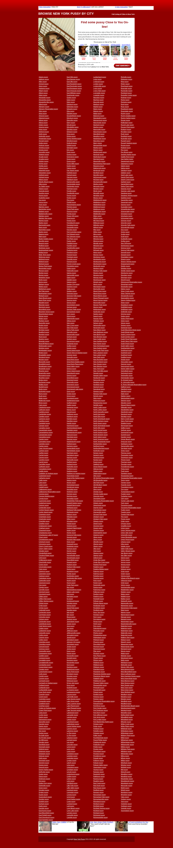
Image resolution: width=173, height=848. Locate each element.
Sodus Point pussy (127, 318)
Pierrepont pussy (99, 649)
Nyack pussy (97, 462)
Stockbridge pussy (127, 410)
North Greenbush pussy (101, 419)
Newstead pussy (99, 389)
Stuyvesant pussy (127, 426)
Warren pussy (125, 612)
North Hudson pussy (100, 432)
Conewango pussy (45, 653)
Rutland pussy (126, 148)
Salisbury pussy (126, 170)
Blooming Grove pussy (46, 312)
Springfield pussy (127, 371)
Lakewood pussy (72, 713)
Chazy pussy (43, 537)
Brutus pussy (43, 380)
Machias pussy (98, 100)
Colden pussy (43, 628)
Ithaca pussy (71, 617)
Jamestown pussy (73, 621)
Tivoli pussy (125, 471)
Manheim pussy (98, 125)
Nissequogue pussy (100, 403)
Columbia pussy (44, 642)
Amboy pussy (43, 125)
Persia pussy (97, 621)
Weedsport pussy (127, 658)
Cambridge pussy (45, 414)
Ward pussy (125, 610)
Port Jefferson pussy (100, 715)
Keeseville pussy (72, 656)
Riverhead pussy (126, 86)
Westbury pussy (126, 694)
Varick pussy (125, 558)
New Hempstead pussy (101, 346)
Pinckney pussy (98, 653)
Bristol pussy (43, 353)
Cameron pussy (44, 419)
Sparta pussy (125, 359)
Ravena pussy (98, 779)
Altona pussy (43, 123)
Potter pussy (97, 735)
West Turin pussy (127, 688)
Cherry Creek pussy (45, 546)
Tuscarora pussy (126, 505)
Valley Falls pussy (127, 549)
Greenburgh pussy (73, 373)
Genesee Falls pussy (74, 296)
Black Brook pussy (45, 298)
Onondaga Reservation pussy (103, 501)
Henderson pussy (73, 487)
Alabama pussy (44, 88)
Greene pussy (71, 375)
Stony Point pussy (127, 421)
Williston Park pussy (128, 749)
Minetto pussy (98, 243)
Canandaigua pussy (46, 432)
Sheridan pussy (126, 275)
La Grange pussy (73, 690)
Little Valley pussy (73, 788)
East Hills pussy (72, 77)
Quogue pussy (98, 770)
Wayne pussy (125, 651)
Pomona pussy (98, 697)
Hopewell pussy (72, 544)
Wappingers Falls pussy (129, 608)
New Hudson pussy (100, 348)
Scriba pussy (125, 241)
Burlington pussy (44, 391)
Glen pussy (70, 323)
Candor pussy (43, 439)
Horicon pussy (72, 549)
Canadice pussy (44, 428)
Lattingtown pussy (73, 724)
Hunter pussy (71, 574)
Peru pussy (97, 626)
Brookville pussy (44, 369)
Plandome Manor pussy (101, 676)
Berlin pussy (43, 280)
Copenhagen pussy (45, 672)
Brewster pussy (44, 341)
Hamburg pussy (72, 416)
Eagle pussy (43, 806)
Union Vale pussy (127, 533)
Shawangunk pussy (127, 264)
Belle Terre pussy (45, 255)
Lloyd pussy (71, 797)
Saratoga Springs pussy (129, 195)
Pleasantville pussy (100, 685)
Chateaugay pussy (45, 526)
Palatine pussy (98, 567)
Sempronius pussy (127, 246)
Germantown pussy (73, 312)
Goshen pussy (72, 339)
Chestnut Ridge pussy (46, 555)
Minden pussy (98, 236)
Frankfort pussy (72, 243)
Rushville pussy (126, 138)
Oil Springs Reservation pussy (103, 478)
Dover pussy (43, 788)
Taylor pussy (125, 451)
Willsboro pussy (126, 751)
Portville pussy (98, 731)
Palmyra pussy (98, 574)
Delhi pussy (43, 758)
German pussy (72, 307)
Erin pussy (70, 150)
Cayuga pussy (44, 494)
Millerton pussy (98, 225)
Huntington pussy (73, 576)
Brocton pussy (44, 359)
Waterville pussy (126, 633)
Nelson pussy (98, 323)
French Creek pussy (74, 264)
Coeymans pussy (45, 615)
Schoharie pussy (126, 216)
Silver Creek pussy (127, 291)
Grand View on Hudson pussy (77, 353)
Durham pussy (44, 804)
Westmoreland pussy (128, 708)
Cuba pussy (43, 713)
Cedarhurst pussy (45, 503)
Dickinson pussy (44, 779)
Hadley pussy (71, 405)
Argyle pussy (43, 164)
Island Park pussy (73, 608)
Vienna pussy (125, 576)
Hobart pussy (71, 523)
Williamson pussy (127, 740)
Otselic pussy (97, 546)
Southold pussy (126, 353)
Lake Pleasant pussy (74, 708)
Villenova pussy (126, 580)
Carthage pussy (44, 467)
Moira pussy (97, 252)
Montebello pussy (99, 259)
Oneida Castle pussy (100, 494)
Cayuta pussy (43, 498)
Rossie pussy (125, 120)
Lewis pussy (71, 751)
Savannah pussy (126, 202)
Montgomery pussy (99, 264)
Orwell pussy (97, 523)
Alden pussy (43, 95)
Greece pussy (71, 369)
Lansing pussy (72, 717)
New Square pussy (99, 364)
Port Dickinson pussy (100, 710)
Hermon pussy (72, 494)
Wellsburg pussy (126, 662)
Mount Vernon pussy (100, 300)
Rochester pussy (126, 91)
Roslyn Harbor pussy (128, 118)
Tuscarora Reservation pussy (131, 508)
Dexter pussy (43, 774)
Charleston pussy (45, 519)
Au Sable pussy (44, 186)
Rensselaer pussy (99, 795)
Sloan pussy (125, 303)
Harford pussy (71, 444)
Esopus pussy (71, 154)
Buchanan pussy (44, 382)
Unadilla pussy (126, 526)
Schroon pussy (126, 220)
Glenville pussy (72, 332)
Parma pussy (97, 587)
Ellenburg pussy (72, 118)
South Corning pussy (128, 334)
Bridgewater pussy (45, 346)
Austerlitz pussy (44, 198)
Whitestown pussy (127, 733)
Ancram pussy (44, 141)
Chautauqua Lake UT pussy (48, 535)
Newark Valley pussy (100, 375)
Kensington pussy (73, 662)
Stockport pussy (126, 414)
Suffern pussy (125, 428)
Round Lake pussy (127, 125)
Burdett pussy (43, 387)
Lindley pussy (71, 776)
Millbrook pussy (98, 223)
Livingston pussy (72, 792)
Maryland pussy (98, 159)
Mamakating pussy (99, 118)
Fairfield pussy (72, 173)
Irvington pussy (72, 603)
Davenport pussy (44, 729)
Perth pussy (97, 624)
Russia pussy (125, 145)
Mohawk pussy (98, 250)
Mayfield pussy (98, 173)
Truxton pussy (125, 494)
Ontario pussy (98, 503)
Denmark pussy (44, 760)
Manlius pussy (98, 127)
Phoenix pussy (98, 642)
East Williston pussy (73, 93)
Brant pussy (43, 337)
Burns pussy (43, 394)
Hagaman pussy (72, 407)
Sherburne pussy (127, 273)
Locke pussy (71, 801)
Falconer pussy (72, 177)
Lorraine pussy (72, 813)
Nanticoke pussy (99, 312)
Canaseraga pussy (45, 435)
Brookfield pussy (44, 364)
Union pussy (125, 528)
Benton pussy (43, 273)
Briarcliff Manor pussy (46, 344)
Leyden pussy (71, 760)
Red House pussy (99, 788)
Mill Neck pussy (98, 220)
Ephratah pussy (72, 148)
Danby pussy (43, 717)
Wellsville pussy (126, 665)
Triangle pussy (126, 485)
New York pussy (98, 369)
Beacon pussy (44, 243)
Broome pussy (44, 371)
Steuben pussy (126, 403)
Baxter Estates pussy (46, 239)
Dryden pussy (43, 792)
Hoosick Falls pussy (73, 539)
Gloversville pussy (73, 334)
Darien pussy (43, 726)
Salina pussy (125, 168)
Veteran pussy (126, 569)
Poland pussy (98, 692)
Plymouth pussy (98, 688)
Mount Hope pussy (99, 291)
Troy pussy (124, 489)
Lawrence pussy (72, 731)
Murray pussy (98, 307)
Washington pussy (127, 621)
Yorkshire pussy (126, 804)
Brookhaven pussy (45, 366)
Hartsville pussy (72, 467)
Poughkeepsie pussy (100, 738)
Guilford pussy (72, 403)
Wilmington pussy (127, 754)
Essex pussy (71, 159)
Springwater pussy (127, 378)
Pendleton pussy (99, 608)
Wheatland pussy (127, 719)
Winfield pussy (126, 767)
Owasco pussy (98, 553)
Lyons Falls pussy (99, 91)
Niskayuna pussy (99, 400)
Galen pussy (71, 277)
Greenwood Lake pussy (75, 389)
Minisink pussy (98, 246)
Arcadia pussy (44, 159)
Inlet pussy (70, 594)
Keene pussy (71, 653)
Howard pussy (72, 562)
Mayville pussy (98, 175)
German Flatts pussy (74, 309)
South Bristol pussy (127, 332)
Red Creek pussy (99, 783)
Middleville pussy (99, 214)
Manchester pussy (99, 123)
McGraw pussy (98, 179)
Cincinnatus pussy (45, 567)
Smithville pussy (126, 312)
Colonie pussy (44, 637)
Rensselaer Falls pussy (101, 797)
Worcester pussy (126, 785)
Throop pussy (125, 460)
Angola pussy (43, 150)
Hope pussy (71, 542)
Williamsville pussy (127, 744)
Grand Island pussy (73, 350)
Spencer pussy (126, 364)
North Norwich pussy (100, 435)
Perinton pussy (98, 615)
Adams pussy (43, 77)
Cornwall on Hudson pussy (48, 683)
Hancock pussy (72, 435)
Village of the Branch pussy (130, 578)
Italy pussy (70, 615)
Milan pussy (97, 216)
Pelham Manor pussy (100, 603)
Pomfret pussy (98, 694)
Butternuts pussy (44, 400)
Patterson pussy (98, 592)
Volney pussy (125, 585)
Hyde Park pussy (72, 585)
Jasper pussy (71, 624)
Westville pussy (126, 713)
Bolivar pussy (43, 316)
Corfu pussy (43, 674)
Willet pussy (125, 738)
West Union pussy (127, 690)
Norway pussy (98, 453)
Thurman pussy (126, 462)
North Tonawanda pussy (101, 441)
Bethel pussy (43, 287)
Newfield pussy (98, 385)
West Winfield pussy (128, 692)
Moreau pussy (98, 277)
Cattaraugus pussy (45, 489)
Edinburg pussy (72, 104)
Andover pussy (44, 145)
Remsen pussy (98, 792)
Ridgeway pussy (126, 79)
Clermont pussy (44, 592)
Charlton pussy (44, 523)
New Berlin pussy (99, 334)
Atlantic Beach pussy (46, 182)
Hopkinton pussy (72, 546)
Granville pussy (72, 357)
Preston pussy (98, 749)
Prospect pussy (98, 754)
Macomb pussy (98, 102)
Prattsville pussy (98, 744)
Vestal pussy (125, 567)
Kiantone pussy (72, 667)
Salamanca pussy (127, 164)
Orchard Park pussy (100, 514)
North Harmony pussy (100, 421)
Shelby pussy (125, 266)
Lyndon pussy (98, 84)
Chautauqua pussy (45, 533)
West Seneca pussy (127, 683)
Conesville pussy (45, 651)
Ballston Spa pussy (45, 218)
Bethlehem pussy (45, 289)
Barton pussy (43, 232)
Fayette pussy (71, 191)
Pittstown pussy (98, 667)
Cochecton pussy (45, 612)
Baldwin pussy (44, 211)
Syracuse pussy (126, 441)
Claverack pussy (44, 583)
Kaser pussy (71, 651)
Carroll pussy (43, 462)
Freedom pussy (72, 252)
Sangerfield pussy (127, 184)
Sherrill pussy (125, 280)
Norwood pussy (98, 457)
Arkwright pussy (44, 170)
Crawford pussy (44, 703)
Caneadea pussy (45, 441)
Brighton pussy (44, 348)
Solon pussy (125, 321)
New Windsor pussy (100, 366)
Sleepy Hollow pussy (128, 300)
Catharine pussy (44, 478)
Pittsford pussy (98, 665)
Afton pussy (43, 82)
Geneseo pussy (72, 298)
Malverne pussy (98, 116)
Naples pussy (98, 314)
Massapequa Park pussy (101, 164)
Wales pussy (125, 594)
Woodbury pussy (126, 774)
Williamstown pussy (127, 742)
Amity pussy (43, 134)
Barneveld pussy (44, 225)
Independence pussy (74, 590)
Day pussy (42, 731)
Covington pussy (44, 699)
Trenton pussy (126, 482)
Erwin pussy (71, 152)
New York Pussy (79, 839)
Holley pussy (71, 530)
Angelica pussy (44, 148)
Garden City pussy (73, 284)
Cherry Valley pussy (45, 549)
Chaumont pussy (44, 530)
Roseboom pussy (127, 109)
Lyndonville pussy (99, 86)
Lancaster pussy (72, 715)
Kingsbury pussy (72, 674)
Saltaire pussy (126, 173)
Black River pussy (45, 300)
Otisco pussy (97, 539)
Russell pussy (125, 141)
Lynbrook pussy (98, 82)
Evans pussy (71, 161)
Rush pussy (125, 134)
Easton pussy (71, 97)
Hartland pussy (72, 464)
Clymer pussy (43, 608)
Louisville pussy (72, 815)
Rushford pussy (126, 136)
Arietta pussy (43, 166)
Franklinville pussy (73, 248)
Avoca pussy (43, 202)
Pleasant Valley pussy (100, 683)
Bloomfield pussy (45, 309)
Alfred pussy (43, 104)
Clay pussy (42, 585)
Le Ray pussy (71, 733)
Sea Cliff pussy (126, 243)
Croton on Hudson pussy (47, 708)
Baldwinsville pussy (45, 214)
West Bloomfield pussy (128, 672)
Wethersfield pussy (127, 715)
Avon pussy (43, 205)
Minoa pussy (97, 248)
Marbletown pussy (99, 138)
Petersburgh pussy (99, 628)
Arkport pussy (43, 168)
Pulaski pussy (98, 758)
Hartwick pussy (72, 469)
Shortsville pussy (126, 287)
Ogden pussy (97, 471)
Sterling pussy (126, 400)
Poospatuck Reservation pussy (104, 701)
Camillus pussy (44, 421)
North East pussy (99, 414)
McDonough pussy (99, 177)
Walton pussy (125, 599)
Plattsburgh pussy (99, 681)
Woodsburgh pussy (127, 781)
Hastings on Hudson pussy (76, 473)
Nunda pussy (97, 460)
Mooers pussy (98, 273)
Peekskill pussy (98, 599)
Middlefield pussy (99, 205)
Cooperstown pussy (45, 667)
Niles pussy (97, 398)
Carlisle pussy (44, 451)
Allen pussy (43, 111)
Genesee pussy (72, 293)
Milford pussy (97, 218)
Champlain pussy (45, 517)
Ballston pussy (44, 216)
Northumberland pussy (101, 448)
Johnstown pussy (73, 644)
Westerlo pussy (126, 697)
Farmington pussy (73, 186)
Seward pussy (126, 255)
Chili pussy (42, 558)
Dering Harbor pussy (46, 770)
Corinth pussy (43, 676)
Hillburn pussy (72, 514)
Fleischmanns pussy (74, 205)
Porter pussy (97, 726)
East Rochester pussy (74, 86)
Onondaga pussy (99, 498)
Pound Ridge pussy (100, 740)
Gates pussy (71, 289)
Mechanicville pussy (100, 182)
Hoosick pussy (72, 537)
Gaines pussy (71, 273)
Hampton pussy (72, 430)
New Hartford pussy (100, 341)
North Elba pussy (99, 416)
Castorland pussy (45, 476)
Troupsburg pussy (127, 487)
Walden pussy (126, 592)
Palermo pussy (98, 571)
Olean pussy (97, 487)
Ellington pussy (72, 129)
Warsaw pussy (126, 617)
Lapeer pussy (71, 719)
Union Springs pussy (128, 530)
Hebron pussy (71, 480)
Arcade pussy (43, 157)
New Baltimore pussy (100, 332)
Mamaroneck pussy (100, 120)
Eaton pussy (71, 100)
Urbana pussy (125, 542)
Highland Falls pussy (74, 510)
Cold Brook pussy (45, 624)
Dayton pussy (43, 733)
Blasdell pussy (44, 303)
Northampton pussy (100, 444)
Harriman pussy (72, 453)
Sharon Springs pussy (128, 262)
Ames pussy (43, 129)
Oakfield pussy (98, 464)
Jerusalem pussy (72, 635)
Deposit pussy (44, 767)
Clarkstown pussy (45, 578)
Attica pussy (43, 184)
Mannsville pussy (99, 129)
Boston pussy (43, 325)
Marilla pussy (97, 148)
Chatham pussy (44, 528)
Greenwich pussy (73, 385)
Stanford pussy (126, 391)
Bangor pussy (43, 220)
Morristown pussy (99, 287)
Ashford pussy (44, 175)
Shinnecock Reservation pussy (131, 282)
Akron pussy (43, 86)
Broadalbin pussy (45, 355)
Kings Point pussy (73, 672)
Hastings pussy (72, 471)
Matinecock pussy (99, 168)
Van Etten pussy (126, 555)
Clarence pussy (44, 571)
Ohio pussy (97, 476)
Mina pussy (97, 234)
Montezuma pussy (99, 262)
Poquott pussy (98, 703)
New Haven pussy (99, 344)
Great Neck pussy (73, 359)
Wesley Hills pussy (127, 667)
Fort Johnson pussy (73, 236)
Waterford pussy (126, 626)
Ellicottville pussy (73, 127)
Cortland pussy (44, 685)
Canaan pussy (44, 426)
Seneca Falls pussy (127, 250)
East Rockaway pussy (74, 88)
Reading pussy (98, 781)
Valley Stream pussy (128, 551)
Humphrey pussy (72, 571)
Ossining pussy (98, 530)
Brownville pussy (44, 373)
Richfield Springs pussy (101, 808)
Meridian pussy (98, 195)
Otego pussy (97, 537)
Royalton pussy (126, 132)
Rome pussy (125, 100)
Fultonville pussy (72, 271)
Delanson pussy (44, 751)
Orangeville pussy (99, 512)
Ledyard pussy (72, 740)
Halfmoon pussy (72, 414)
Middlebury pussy (99, 202)
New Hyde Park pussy (101, 350)
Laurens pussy (72, 729)
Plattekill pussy (98, 678)
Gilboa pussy (71, 321)
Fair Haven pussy (73, 170)
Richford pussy (98, 811)
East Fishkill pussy (45, 815)
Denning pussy (44, 763)
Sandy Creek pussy (127, 179)
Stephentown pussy (127, 398)
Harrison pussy (72, 457)
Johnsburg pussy (73, 640)
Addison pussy (44, 79)
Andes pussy (43, 143)
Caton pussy (43, 485)
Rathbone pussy (99, 776)
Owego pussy (98, 555)
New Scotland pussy (100, 362)
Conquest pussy (44, 658)
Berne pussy (43, 282)
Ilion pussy (70, 587)
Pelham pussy (98, 601)
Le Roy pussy (71, 735)
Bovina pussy (43, 328)
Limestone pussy (72, 767)
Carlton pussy (43, 453)
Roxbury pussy (126, 129)
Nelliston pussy (98, 321)
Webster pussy (126, 656)
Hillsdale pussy (72, 517)
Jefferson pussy (72, 631)
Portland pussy (98, 729)
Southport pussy (126, 355)
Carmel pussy (43, 455)
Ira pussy (70, 599)
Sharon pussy (125, 259)
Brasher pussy (44, 339)
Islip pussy (70, 612)
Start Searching (123, 66)
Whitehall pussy (126, 729)
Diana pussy (43, 776)
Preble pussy (97, 747)
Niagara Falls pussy (100, 394)
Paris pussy (97, 580)
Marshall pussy (98, 154)
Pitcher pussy (98, 660)
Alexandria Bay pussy (46, 102)
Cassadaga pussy (45, 469)
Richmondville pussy (100, 817)
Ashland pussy (44, 177)
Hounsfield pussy (73, 560)
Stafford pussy (126, 387)
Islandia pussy (72, 610)
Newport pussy (98, 387)
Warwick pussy (126, 619)
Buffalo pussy (43, 385)
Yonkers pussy (126, 799)
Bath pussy (42, 236)
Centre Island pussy (45, 512)
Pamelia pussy (98, 576)
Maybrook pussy (99, 170)
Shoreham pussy (126, 284)
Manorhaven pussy (100, 132)
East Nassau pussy (73, 79)
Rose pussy (125, 107)
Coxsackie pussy (44, 701)
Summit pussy (125, 435)
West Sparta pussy (127, 685)
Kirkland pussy (72, 678)
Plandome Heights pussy (102, 674)
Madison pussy (98, 104)
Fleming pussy (72, 207)
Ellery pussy (71, 123)
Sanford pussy (126, 182)
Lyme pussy (97, 79)
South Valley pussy (127, 346)
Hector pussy (71, 482)
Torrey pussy (125, 480)
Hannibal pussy (72, 437)
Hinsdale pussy (72, 521)
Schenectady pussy (127, 211)
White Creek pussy (127, 724)
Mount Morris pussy (100, 296)
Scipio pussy (125, 232)
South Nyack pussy (127, 344)
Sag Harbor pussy (127, 159)
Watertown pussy (127, 631)
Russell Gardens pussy (129, 143)
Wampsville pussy (127, 603)
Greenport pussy (72, 380)
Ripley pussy (125, 84)
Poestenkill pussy (99, 690)
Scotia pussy (125, 234)
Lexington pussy (72, 758)
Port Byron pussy (99, 706)
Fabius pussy (71, 168)
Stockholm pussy (126, 412)
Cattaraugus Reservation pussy (49, 492)
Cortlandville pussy (45, 690)
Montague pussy (99, 257)
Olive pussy (97, 489)
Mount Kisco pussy (99, 293)
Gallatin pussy (71, 280)
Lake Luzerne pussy (74, 703)
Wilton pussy (125, 760)
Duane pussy (43, 795)
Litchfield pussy (72, 783)
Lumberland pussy (99, 77)
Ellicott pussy (71, 125)
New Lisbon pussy (99, 355)
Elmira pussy (71, 136)
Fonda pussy (71, 220)
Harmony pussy (72, 446)
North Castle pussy (99, 407)
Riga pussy (125, 82)
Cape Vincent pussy (46, 448)
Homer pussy (71, 533)
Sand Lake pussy (127, 175)
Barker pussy (43, 223)
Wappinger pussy (127, 606)
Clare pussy (43, 569)
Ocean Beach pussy (100, 467)
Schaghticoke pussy (128, 209)
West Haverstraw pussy (129, 678)
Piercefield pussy (99, 644)
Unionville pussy (126, 535)
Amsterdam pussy (45, 138)
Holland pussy (72, 526)
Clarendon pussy (45, 574)
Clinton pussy (43, 603)
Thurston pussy (126, 464)
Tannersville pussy (127, 446)
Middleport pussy (99, 207)
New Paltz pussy (99, 357)
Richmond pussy (99, 815)
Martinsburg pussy (99, 157)
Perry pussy (97, 617)
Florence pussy (72, 211)
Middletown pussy (99, 211)
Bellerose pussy (44, 257)
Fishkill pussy (71, 202)
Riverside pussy (126, 88)
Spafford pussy (126, 357)
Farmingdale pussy (73, 184)
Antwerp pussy (44, 154)
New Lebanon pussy (100, 353)
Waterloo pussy (126, 628)
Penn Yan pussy (98, 612)
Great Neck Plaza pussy (75, 364)
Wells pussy (125, 660)
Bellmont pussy (44, 259)
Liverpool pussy (72, 790)
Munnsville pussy (99, 303)
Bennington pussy (45, 268)
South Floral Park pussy (129, 339)
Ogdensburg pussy (99, 473)
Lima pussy (71, 765)
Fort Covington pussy (74, 232)
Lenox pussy (71, 747)
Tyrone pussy (125, 519)
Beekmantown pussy (46, 250)
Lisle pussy (70, 781)
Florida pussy (71, 214)
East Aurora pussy (45, 811)
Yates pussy (125, 797)
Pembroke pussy (99, 606)
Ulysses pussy (126, 523)
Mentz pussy (97, 191)
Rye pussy (124, 150)
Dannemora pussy (45, 719)
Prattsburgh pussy (99, 742)
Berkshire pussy (44, 277)
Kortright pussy (72, 688)
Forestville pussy (72, 227)
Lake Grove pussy (73, 701)
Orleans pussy (98, 521)
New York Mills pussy (100, 371)
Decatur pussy (44, 742)
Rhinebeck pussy (99, 801)
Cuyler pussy (43, 715)
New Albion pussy (99, 330)
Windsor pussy (126, 765)
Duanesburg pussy (45, 797)
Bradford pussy (44, 332)
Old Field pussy (98, 482)
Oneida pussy (98, 492)
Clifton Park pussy (45, 599)
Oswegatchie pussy (100, 533)
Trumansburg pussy (127, 492)
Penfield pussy (98, 610)
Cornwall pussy (44, 681)
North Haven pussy (100, 423)
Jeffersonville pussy (73, 633)
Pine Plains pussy (99, 656)
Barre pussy (43, 227)
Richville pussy (126, 77)
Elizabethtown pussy (74, 116)
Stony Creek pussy (127, 419)
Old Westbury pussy (100, 485)
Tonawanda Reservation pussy (131, 478)
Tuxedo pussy (125, 512)
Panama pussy (98, 578)
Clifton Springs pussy (46, 601)
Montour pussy (98, 268)
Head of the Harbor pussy (75, 478)
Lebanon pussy (72, 738)
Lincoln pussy (71, 772)
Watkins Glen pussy (127, 637)
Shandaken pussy (127, 257)
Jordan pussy (71, 647)
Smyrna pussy (126, 314)
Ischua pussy (71, 606)
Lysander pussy (98, 95)
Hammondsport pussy (74, 428)
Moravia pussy (98, 275)
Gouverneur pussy (73, 341)
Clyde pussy (43, 606)
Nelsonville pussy (99, 325)
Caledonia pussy (44, 407)
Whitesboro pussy (127, 731)
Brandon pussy (44, 334)
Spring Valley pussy (127, 369)
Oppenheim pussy (99, 505)
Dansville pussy (44, 722)
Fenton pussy (71, 198)
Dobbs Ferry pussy (45, 783)
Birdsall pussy (43, 296)
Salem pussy (125, 166)
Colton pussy (43, 640)
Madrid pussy (98, 107)
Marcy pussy (97, 143)
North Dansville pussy (100, 412)
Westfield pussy (126, 701)
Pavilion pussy (98, 594)
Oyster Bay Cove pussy (101, 562)
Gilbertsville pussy (73, 318)
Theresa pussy (126, 453)
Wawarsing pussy (127, 644)
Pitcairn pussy (98, 658)
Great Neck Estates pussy (75, 362)
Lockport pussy (72, 804)
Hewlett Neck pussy (73, 505)
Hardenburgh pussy (73, 441)
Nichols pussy (98, 396)
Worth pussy (125, 788)
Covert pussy (43, 697)
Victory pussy (125, 574)
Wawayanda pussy (127, 647)
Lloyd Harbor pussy (73, 799)
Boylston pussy (44, 330)
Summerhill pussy (127, 432)
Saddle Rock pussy (127, 157)
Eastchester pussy (73, 95)
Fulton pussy (71, 268)
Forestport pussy (72, 225)
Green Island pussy (73, 371)
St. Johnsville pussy (127, 382)
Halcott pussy (71, 412)
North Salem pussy (99, 437)
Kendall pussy (71, 658)
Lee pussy (70, 742)
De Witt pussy (43, 740)
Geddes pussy (72, 291)
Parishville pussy (99, 585)
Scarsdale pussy (126, 207)
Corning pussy (44, 678)
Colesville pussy (44, 633)
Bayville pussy (44, 241)
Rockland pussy (126, 93)
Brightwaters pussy (45, 350)
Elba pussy (70, 111)
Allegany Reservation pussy (48, 109)
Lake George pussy (73, 699)
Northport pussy (98, 446)
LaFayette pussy (72, 697)
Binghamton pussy (45, 293)
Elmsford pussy (72, 141)
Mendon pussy (98, 189)
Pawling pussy (98, 596)
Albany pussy (43, 91)
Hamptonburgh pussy (74, 432)
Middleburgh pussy (100, 200)
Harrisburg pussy (73, 455)
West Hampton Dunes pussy (130, 676)
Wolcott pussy (125, 772)
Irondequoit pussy (73, 601)
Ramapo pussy (98, 772)
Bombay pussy (44, 321)
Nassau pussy (98, 318)
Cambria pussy (44, 412)
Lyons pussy (97, 88)
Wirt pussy (124, 770)
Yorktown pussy (126, 806)
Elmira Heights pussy (74, 138)
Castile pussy (43, 471)
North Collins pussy (100, 410)
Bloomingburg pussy (46, 314)
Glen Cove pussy (73, 325)
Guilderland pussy (73, 400)
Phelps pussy (98, 633)
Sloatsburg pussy (127, 305)
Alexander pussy (44, 97)
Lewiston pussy (72, 756)
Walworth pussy (126, 601)
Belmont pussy (44, 264)
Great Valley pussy (73, 366)
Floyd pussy (71, 218)
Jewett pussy (71, 637)
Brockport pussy (44, 357)
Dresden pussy (44, 790)
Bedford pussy (44, 246)
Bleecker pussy (44, 305)
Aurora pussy (43, 195)
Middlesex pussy (99, 209)
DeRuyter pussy (44, 772)
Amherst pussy (44, 132)
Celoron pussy (44, 505)
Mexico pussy (98, 198)
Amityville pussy (44, 136)
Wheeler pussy (126, 722)
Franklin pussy (72, 246)
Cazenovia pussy (45, 501)
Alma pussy (43, 113)
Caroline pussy (44, 460)
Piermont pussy (98, 647)
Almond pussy (44, 116)
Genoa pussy (71, 303)
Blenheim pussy (44, 307)
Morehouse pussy (99, 280)
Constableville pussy (46, 662)
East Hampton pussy (46, 820)
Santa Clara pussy (127, 186)
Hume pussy (71, 569)
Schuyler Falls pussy (128, 225)
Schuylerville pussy (127, 227)
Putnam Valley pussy (100, 765)
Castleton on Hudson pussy (48, 473)
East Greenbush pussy (46, 817)
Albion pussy (43, 93)
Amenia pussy (44, 127)
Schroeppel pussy (127, 218)
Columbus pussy (44, 644)
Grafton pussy (71, 346)
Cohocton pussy (44, 617)
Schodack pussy (126, 214)
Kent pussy (70, 665)
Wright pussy (125, 790)
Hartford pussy (72, 462)
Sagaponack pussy (127, 161)
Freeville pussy (72, 259)
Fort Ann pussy (72, 230)
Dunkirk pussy (44, 801)
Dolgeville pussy (44, 785)
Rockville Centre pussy (129, 95)
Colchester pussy (45, 621)
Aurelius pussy (44, 193)
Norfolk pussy (98, 405)
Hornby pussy (71, 551)
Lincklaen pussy (72, 770)
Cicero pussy (43, 565)
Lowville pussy (72, 817)
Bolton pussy (43, 318)
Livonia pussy (71, 795)
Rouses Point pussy (127, 127)
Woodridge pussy (127, 779)
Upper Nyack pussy (127, 539)
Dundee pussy (44, 799)
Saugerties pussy (127, 200)
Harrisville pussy (72, 460)
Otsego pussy (98, 544)
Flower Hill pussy (73, 216)
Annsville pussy (44, 152)
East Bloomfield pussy (46, 813)
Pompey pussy (98, 699)
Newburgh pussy (99, 378)
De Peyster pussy (45, 738)
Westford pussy (126, 703)
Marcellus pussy (98, 141)
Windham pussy (126, 763)
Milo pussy (97, 230)
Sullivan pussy (126, 430)
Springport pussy (126, 373)
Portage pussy (98, 724)
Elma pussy (71, 134)
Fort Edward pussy (73, 234)
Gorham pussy (72, 337)
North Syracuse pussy (100, 439)
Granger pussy (72, 355)
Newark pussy (98, 373)
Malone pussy (98, 111)
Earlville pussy (44, 808)
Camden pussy (44, 416)
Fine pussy (70, 200)
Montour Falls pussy (100, 271)
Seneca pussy (126, 248)
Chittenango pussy (45, 560)
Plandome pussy (99, 672)
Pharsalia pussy (98, 631)
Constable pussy (44, 660)
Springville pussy (127, 375)
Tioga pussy (125, 469)
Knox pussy (71, 685)
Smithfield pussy (126, 307)
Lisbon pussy (71, 779)
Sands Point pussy (127, 177)
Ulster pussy (125, 521)
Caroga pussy (43, 457)
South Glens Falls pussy (129, 341)
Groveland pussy (72, 398)
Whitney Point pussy (128, 735)
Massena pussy (98, 166)
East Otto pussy (72, 82)
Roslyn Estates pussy (128, 116)
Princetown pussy (99, 751)
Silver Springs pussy (128, 293)
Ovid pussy (97, 551)
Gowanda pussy (72, 344)
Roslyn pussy (125, 113)
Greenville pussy (72, 382)
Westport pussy (126, 710)
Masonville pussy (99, 161)
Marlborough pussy (100, 152)
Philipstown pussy (99, 637)
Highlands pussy (72, 512)
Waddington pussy (127, 590)
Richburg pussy (98, 804)
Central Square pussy (46, 510)
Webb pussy (125, 653)
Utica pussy (125, 544)
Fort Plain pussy (72, 239)
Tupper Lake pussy (127, 501)
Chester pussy (44, 551)
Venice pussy (125, 560)
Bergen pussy (43, 275)
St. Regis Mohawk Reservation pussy (133, 385)
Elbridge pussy (72, 113)
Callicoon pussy (44, 410)
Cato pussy (42, 482)
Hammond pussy (72, 426)
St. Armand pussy (127, 380)
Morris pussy (97, 284)
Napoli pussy (97, 316)
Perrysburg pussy (99, 619)
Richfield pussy (98, 806)
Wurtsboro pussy (126, 792)
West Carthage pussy (128, 674)
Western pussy (126, 699)
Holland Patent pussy (74, 528)
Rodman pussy (126, 97)
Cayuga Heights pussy (46, 496)
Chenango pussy (45, 544)
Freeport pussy (72, 255)
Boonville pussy (44, 323)
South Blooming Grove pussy (131, 330)
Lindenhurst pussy (73, 774)
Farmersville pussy (73, 182)
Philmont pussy (98, 640)
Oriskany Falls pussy (100, 519)
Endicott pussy (72, 143)
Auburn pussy (43, 189)
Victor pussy (125, 571)
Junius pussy (71, 649)
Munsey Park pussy (100, 305)
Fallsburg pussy (72, 179)
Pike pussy (97, 651)
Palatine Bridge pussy (100, 569)
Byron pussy (43, 403)
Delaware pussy (44, 754)
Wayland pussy (126, 649)
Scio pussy (124, 230)
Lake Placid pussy (73, 706)
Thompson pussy (127, 457)
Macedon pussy (98, 97)
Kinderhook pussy (73, 669)
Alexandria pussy (45, 100)
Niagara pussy (98, 391)
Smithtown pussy (126, 309)
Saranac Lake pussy (128, 191)
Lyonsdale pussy (99, 93)
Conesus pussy (44, 649)
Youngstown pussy (127, 811)
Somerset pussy (126, 328)
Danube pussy (44, 724)
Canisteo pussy (44, 444)
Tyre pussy (124, 517)
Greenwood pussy (73, 387)
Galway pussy (71, 282)
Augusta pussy (44, 191)
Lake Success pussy (74, 710)
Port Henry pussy (99, 713)
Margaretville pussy (100, 145)
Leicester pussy (72, 744)
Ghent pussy (71, 316)
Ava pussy (42, 200)
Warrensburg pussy (127, 615)
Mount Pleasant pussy (101, 298)
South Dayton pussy (128, 337)
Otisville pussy (98, 542)
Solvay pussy (125, 323)
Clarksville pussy (44, 580)
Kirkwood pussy (72, 681)
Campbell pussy (44, 423)
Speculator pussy (127, 362)
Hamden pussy (72, 419)
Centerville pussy (45, 508)
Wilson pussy (125, 758)
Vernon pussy (125, 562)
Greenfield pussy (72, 378)
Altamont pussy (44, 118)
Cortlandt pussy (44, 688)
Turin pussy (125, 503)
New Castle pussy (99, 339)
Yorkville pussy (126, 808)
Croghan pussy (44, 706)
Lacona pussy (71, 694)
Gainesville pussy (73, 275)
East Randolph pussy (74, 84)
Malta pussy (97, 113)
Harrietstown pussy (73, 451)
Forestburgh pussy (73, 223)
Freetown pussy (72, 257)
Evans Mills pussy (73, 164)
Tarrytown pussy (126, 448)
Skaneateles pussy (127, 298)
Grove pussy (71, 396)
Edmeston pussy (72, 107)
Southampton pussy (127, 348)
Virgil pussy (125, 583)
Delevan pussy (44, 756)
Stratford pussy (126, 423)
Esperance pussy (73, 157)
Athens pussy (43, 179)
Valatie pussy (125, 546)
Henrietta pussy (72, 489)
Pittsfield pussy (98, 662)
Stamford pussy (126, 389)
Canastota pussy (44, 437)
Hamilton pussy (72, 421)
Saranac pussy (126, 189)
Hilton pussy (71, 519)
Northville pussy (98, 451)
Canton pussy (43, 446)
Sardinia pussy (126, 198)
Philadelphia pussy (100, 635)
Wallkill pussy (125, 596)
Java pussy (70, 626)
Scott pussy (125, 236)
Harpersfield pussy (73, 448)
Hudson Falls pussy (73, 567)
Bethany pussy (44, 284)
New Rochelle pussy (100, 359)
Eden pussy (71, 102)
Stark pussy (125, 394)
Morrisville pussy (99, 289)
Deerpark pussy (44, 747)
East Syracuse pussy (74, 91)
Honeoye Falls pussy (74, 535)
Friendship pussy (73, 266)
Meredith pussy (98, 193)
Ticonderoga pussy (127, 467)
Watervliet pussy (126, 635)
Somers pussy (126, 325)
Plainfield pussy (98, 669)
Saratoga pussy (126, 193)
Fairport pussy (71, 175)
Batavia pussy (43, 234)
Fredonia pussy (72, 250)
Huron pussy (71, 583)
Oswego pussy (98, 535)
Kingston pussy (72, 676)
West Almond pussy (127, 669)
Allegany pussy (44, 107)
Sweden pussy (126, 437)
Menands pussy (98, 186)
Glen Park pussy (72, 328)
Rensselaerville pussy (101, 799)
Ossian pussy (98, 528)
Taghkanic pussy (126, 444)
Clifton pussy (43, 596)
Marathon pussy (98, 136)
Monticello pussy (99, 266)
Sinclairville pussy (127, 296)
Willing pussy (125, 747)
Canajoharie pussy (45, 430)
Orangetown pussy (99, 510)
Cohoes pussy (44, 619)
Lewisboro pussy (72, 754)
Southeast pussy (126, 350)
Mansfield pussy (98, 134)
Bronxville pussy (44, 362)
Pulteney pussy (98, 760)
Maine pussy (97, 109)
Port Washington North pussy (103, 722)
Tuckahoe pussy (126, 496)
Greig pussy (71, 391)
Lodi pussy (70, 806)
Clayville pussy (44, 590)
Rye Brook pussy (126, 152)
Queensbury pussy (99, 767)
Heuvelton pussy (72, 498)
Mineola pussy (98, 239)
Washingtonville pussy (128, 624)
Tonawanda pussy (127, 476)
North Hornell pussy (100, 430)
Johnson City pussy (73, 642)
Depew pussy (43, 765)
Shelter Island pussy (128, 271)
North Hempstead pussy (101, 426)
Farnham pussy (72, 189)
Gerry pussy (71, 314)
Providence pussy (99, 756)
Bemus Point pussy (45, 266)
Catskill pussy (43, 487)
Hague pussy (71, 410)
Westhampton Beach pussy (130, 706)
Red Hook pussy (99, 785)
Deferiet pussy (44, 749)
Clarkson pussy (44, 576)
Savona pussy (126, 205)
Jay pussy (70, 628)
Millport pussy (98, 227)
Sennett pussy (126, 252)
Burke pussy (43, 389)
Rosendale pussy (127, 111)
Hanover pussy (72, 439)
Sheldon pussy (126, 268)
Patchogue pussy (99, 590)
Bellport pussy (44, 262)
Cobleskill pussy (44, 610)
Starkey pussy (125, 396)
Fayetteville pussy (73, 193)
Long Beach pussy (73, 808)
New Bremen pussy (100, 337)
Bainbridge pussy (45, 209)
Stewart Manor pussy (128, 405)
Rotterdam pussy (126, 123)
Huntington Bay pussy (74, 578)
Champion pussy (44, 514)
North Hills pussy (99, 428)
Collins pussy (43, 635)
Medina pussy (98, 184)
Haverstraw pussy (73, 476)
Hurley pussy (71, 580)
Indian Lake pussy (73, 592)
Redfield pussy (98, 790)
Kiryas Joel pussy (73, 683)
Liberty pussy (71, 763)
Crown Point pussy (45, 710)
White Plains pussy (127, 726)
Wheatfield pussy (127, 717)
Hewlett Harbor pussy (74, 503)
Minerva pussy (98, 241)
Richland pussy (98, 813)
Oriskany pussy (98, 517)
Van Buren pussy (126, 553)
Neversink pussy (99, 328)
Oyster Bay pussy (99, 560)
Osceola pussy (98, 526)
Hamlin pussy (71, 423)
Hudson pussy (72, 565)
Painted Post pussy (100, 565)
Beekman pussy (44, 248)
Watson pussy (125, 640)
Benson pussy (44, 271)
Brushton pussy (44, 378)
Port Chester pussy (99, 708)
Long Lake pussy (73, 811)
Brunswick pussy (44, 375)
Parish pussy (97, 583)
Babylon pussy (44, 207)
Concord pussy (44, 647)
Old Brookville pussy (100, 480)
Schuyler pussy (126, 223)
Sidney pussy (125, 289)
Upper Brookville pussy (129, 537)
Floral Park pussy (73, 209)
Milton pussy (97, 232)
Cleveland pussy (44, 594)
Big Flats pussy (44, 291)
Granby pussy (71, 348)
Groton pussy (71, 394)
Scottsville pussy (126, 239)
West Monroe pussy (127, 681)
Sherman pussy (126, 277)
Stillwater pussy (126, 407)
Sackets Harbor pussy (128, 154)
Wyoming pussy (126, 795)
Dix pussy (42, 781)
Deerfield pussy (44, 744)
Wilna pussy (125, 756)
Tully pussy (125, 498)
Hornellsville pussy (73, 555)
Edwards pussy (72, 109)
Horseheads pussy (73, 558)
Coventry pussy (44, 694)
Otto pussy (97, 549)
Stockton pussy (126, 416)
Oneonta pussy (98, 496)
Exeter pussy (71, 166)
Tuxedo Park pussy (127, 514)
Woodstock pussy (127, 783)
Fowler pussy (71, 241)
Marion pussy (98, 150)
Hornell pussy (71, 553)
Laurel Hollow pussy (74, 726)
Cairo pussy (43, 405)
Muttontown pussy (99, 309)
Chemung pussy (44, 542)
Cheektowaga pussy (46, 539)
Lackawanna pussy (73, 692)
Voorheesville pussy (128, 587)
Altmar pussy (43, 120)
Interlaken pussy (72, 596)
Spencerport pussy (127, 366)
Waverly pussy (126, 642)
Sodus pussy (125, 316)
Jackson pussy (72, 619)
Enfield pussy (71, 145)
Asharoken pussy (45, 173)
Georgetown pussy (73, 305)
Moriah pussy (98, 282)
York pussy (124, 801)
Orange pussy (98, 508)
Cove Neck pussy (45, 692)
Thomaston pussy (127, 455)
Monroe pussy (98, 255)
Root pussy (125, 104)
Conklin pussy (44, 656)
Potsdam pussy (98, 733)
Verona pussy (125, 565)
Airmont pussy (44, 84)
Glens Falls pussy (73, 330)
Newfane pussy (98, 382)
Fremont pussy (72, 262)
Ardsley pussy (43, 161)
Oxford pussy (97, 558)
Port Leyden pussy (99, 719)
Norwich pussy (98, 455)
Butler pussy (43, 398)
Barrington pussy (44, 230)
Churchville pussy (45, 562)
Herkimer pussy (72, 492)
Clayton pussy (44, 587)
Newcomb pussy (99, 380)
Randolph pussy (99, 774)
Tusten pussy (125, 510)
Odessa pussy (98, 469)
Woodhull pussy (126, 776)
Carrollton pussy (44, 464)
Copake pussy (44, 669)
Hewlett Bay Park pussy (75, 501)
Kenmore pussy (72, 660)
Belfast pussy (43, 252)
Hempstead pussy (73, 485)
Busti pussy (43, 396)
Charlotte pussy (44, 521)
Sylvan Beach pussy (128, 439)
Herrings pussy (72, 496)
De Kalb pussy (44, 735)
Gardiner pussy (72, 287)
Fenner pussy (71, 195)
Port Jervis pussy (99, 717)
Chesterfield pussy (45, 553)
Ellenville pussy (72, 120)
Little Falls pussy (72, 785)
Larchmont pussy (73, 722)
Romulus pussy (126, 102)
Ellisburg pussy (72, 132)
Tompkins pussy (126, 473)
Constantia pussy (45, 665)
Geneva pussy (72, 300)
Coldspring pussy (45, 631)
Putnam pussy (98, 763)
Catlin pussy (43, 480)
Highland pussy (72, 508)
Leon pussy (71, 749)
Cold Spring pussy (45, 626)
